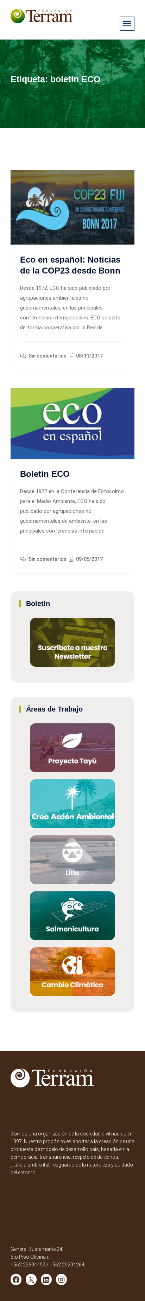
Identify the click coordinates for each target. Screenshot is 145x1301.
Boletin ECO (45, 474)
